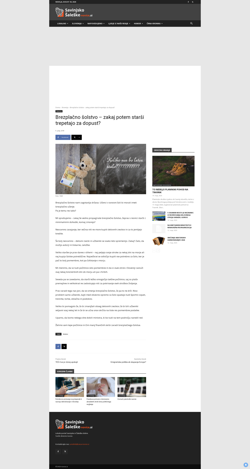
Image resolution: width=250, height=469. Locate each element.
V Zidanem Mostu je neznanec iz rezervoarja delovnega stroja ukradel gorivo (180, 215)
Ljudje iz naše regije (118, 23)
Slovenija (77, 23)
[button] (191, 24)
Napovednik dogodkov (162, 185)
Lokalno (61, 23)
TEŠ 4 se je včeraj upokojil (66, 362)
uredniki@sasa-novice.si (79, 444)
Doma (57, 107)
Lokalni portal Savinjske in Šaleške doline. (71, 433)
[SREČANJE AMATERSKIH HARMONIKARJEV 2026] (158, 241)
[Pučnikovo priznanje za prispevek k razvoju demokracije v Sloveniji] (69, 387)
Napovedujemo (95, 23)
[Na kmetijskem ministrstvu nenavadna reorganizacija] (158, 228)
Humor (137, 23)
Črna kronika (154, 23)
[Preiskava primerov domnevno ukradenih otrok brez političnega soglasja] (101, 387)
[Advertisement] (125, 46)
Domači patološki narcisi (127, 399)
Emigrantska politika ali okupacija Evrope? (128, 362)
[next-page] (158, 250)
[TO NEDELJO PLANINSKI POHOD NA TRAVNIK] (173, 171)
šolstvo (65, 334)
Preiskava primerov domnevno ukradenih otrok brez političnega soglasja (99, 401)
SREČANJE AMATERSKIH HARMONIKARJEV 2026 (176, 239)
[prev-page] (154, 250)
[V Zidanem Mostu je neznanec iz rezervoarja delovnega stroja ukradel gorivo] (158, 216)
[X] (193, 2)
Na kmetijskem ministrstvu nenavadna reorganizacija (179, 226)
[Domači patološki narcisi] (132, 387)
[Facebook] (188, 2)
